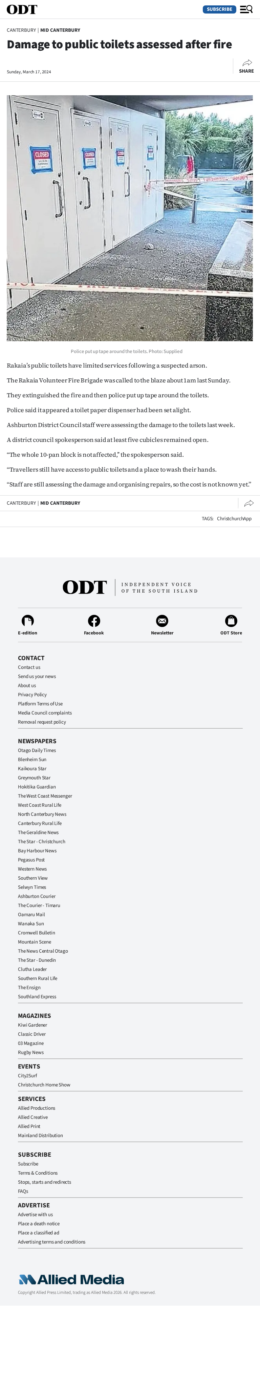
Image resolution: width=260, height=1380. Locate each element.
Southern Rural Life (37, 978)
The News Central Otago (43, 951)
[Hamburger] (246, 9)
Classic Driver (32, 1034)
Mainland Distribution (40, 1135)
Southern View (33, 878)
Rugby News (31, 1052)
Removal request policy (42, 722)
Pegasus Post (31, 859)
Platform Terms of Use (40, 703)
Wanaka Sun (31, 923)
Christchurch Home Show (44, 1084)
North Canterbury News (42, 814)
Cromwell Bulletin (36, 932)
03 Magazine (30, 1043)
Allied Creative (33, 1117)
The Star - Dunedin (37, 960)
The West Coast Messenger (45, 796)
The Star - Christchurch (41, 841)
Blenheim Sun (32, 759)
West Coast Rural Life (39, 805)
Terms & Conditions (38, 1173)
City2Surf (27, 1075)
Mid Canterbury (60, 30)
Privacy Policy (32, 694)
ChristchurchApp (234, 518)
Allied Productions (36, 1108)
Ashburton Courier (36, 896)
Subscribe (219, 9)
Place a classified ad (38, 1232)
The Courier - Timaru (39, 905)
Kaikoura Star (32, 768)
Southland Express (37, 996)
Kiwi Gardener (32, 1025)
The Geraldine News (38, 832)
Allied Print (29, 1126)
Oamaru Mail (31, 914)
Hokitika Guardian (37, 787)
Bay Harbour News (37, 850)
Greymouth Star (34, 777)
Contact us (29, 667)
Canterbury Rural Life (40, 823)
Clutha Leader (32, 969)
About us (27, 685)
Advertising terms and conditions (51, 1242)
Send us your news (37, 676)
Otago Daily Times (37, 750)
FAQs (23, 1191)
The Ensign (29, 987)
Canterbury (21, 30)
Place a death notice (39, 1223)
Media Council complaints (44, 713)
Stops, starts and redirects (44, 1182)
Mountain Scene (34, 942)
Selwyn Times (32, 887)
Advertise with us (35, 1214)
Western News (32, 869)
